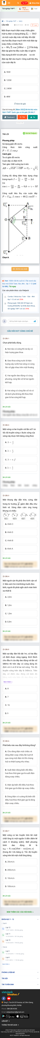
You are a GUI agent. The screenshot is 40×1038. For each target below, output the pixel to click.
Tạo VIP (24, 3)
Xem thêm (5, 964)
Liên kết (5, 1021)
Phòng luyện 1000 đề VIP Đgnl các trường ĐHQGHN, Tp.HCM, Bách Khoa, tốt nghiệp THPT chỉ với (21, 306)
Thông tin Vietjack (10, 1025)
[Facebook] (4, 998)
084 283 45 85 (12, 1009)
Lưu (35, 25)
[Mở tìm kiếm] (18, 3)
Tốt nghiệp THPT (11, 21)
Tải (34, 117)
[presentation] (31, 34)
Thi (23, 117)
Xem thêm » (8, 682)
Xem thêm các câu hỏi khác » (20, 912)
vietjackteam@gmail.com (15, 1012)
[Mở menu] (9, 3)
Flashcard (10, 117)
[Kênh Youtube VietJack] (9, 998)
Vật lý (20, 21)
